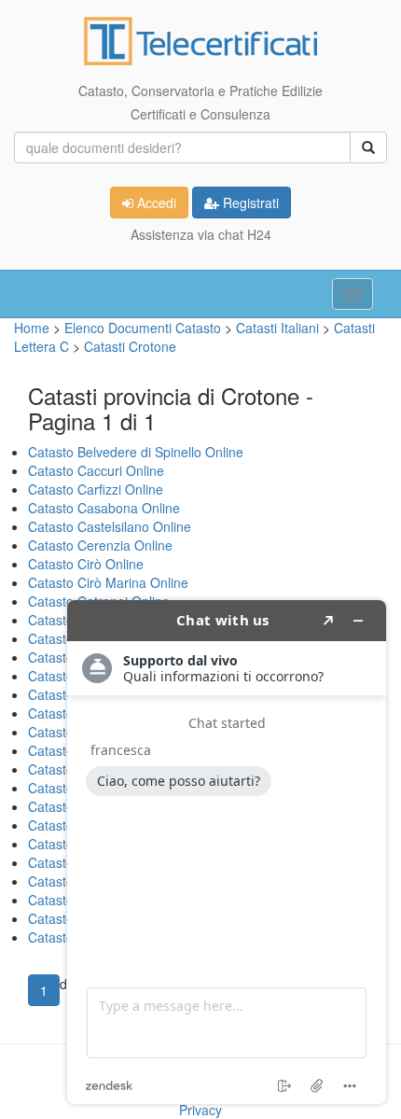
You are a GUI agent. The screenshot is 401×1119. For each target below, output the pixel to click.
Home (31, 327)
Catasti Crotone (130, 346)
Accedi (154, 202)
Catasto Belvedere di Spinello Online (135, 451)
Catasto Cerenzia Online (100, 545)
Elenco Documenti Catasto (142, 327)
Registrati (249, 202)
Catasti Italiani (279, 327)
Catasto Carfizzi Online (95, 489)
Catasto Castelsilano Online (109, 526)
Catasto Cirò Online (86, 563)
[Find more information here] (226, 852)
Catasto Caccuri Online (96, 470)
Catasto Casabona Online (104, 507)
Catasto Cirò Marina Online (108, 582)
